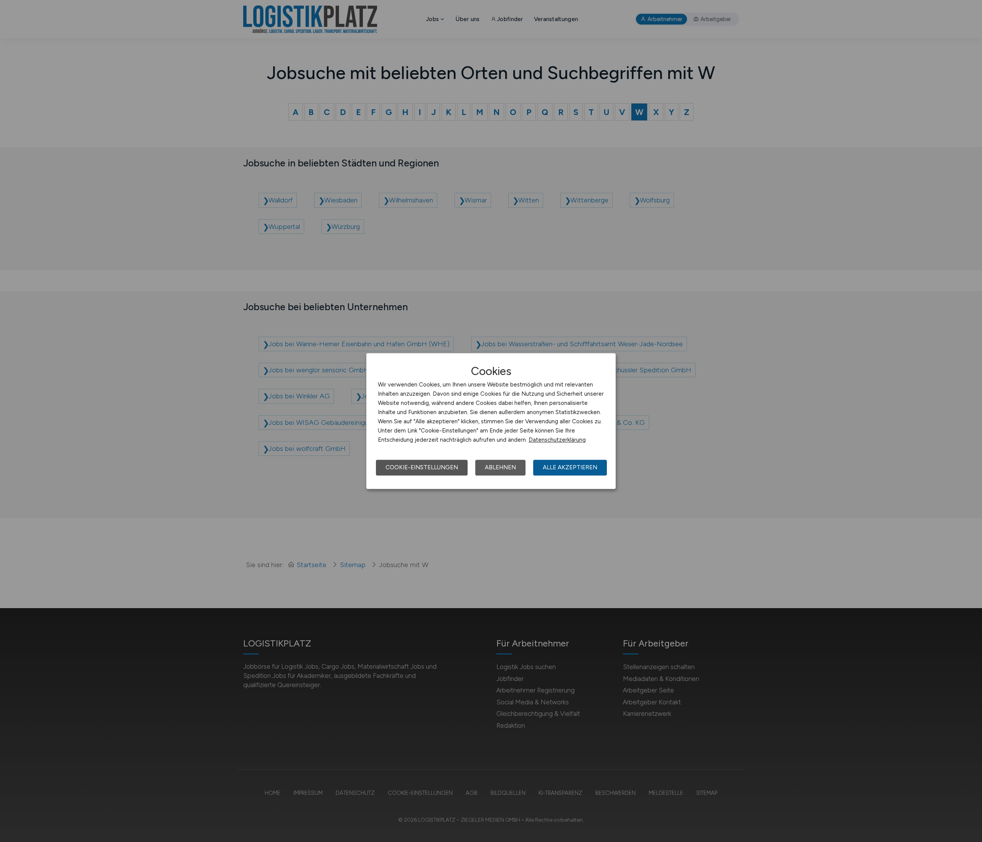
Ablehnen (500, 467)
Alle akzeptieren (570, 467)
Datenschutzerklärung (557, 439)
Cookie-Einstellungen (422, 467)
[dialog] (491, 421)
